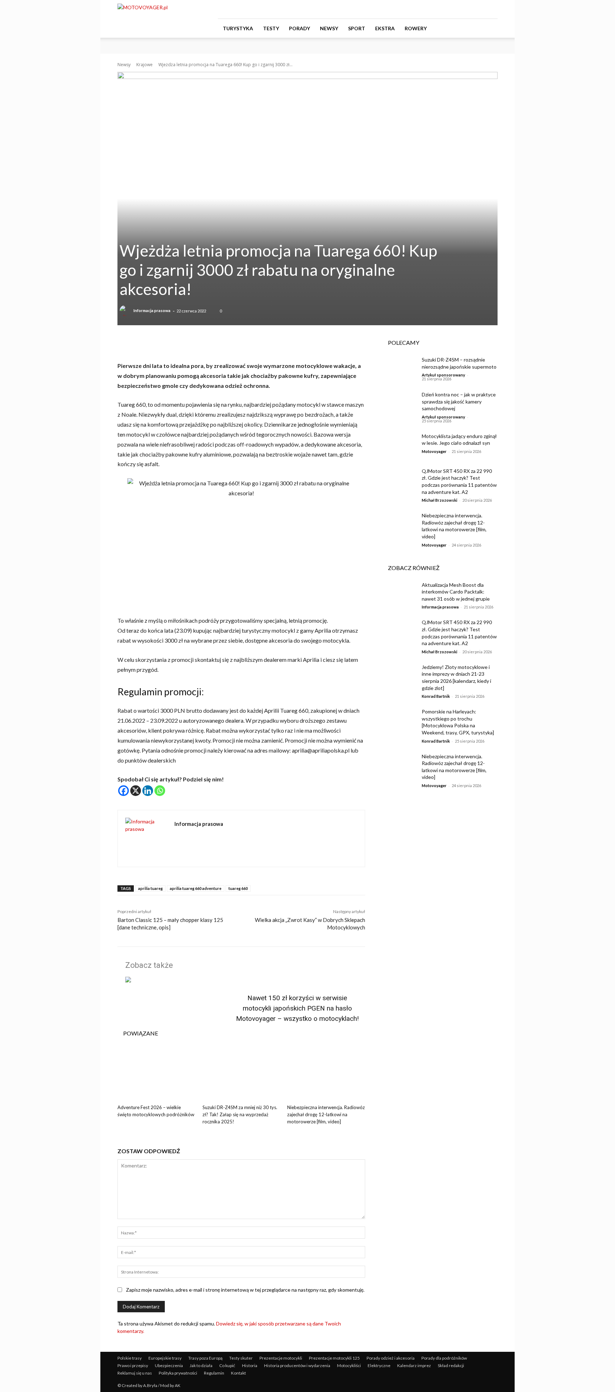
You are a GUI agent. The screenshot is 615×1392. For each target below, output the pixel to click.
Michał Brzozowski (439, 500)
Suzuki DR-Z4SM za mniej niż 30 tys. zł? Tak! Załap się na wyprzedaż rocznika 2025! (240, 1114)
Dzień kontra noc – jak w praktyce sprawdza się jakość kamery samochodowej (459, 401)
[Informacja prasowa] (126, 310)
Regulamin (214, 1373)
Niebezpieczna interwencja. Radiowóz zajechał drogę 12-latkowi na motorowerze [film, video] (326, 1114)
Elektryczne (379, 1365)
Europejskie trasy (165, 1358)
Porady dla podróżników (444, 1358)
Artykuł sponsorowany (443, 375)
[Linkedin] (147, 790)
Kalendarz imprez (414, 1365)
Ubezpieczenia (169, 1365)
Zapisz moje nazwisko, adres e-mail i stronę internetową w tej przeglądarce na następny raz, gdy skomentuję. (245, 1290)
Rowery (416, 28)
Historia (249, 1365)
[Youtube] (492, 9)
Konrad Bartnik (436, 696)
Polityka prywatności (178, 1373)
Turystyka (238, 28)
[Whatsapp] (159, 790)
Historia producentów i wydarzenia (297, 1365)
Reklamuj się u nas (134, 1373)
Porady (299, 28)
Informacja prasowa (151, 310)
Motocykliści (349, 1365)
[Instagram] (468, 9)
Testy (271, 28)
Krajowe (144, 65)
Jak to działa (201, 1365)
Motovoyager (434, 451)
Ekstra (385, 28)
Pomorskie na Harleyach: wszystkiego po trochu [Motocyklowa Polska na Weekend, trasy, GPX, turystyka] (458, 721)
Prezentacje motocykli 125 (334, 1358)
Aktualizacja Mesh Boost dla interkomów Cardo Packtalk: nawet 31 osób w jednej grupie (456, 592)
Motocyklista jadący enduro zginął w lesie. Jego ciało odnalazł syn (459, 439)
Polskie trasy (129, 1358)
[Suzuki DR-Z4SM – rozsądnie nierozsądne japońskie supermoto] (399, 368)
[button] (489, 28)
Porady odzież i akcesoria (391, 1358)
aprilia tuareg (150, 888)
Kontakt (238, 1373)
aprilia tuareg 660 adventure (195, 888)
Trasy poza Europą (205, 1358)
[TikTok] (480, 9)
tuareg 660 (238, 888)
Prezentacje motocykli (280, 1358)
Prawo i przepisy (132, 1365)
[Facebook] (457, 9)
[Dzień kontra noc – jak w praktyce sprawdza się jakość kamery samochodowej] (399, 403)
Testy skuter (241, 1358)
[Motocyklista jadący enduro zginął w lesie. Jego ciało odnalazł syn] (399, 445)
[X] (135, 790)
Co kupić (227, 1365)
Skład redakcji (451, 1365)
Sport (356, 28)
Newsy (329, 28)
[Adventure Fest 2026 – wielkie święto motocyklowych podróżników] (156, 1074)
